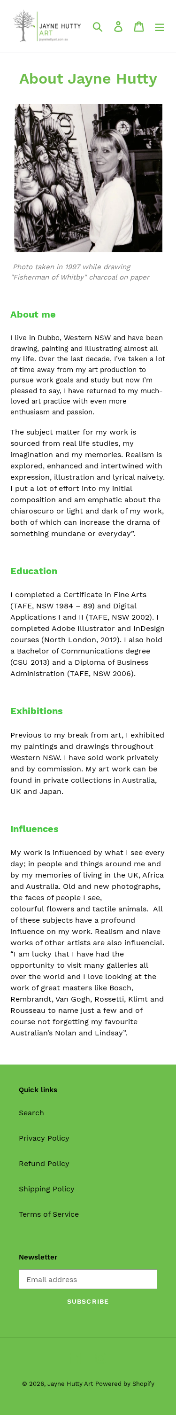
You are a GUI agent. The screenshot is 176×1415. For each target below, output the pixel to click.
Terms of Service (49, 1214)
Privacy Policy (44, 1138)
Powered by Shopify (124, 1383)
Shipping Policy (47, 1188)
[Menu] (159, 26)
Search (31, 1112)
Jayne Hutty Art (70, 1383)
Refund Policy (44, 1163)
